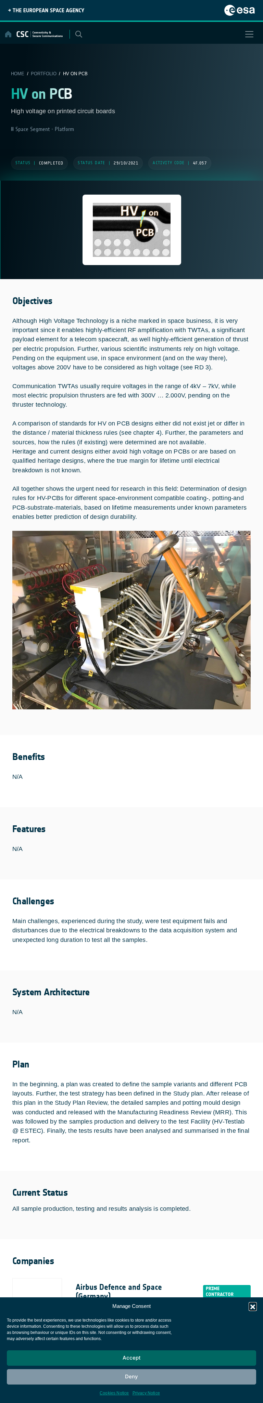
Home (17, 73)
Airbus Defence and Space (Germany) (119, 1292)
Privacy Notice (146, 1393)
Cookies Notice (114, 1393)
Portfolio (43, 73)
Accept (132, 1357)
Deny (131, 1376)
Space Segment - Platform (44, 129)
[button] (252, 1306)
